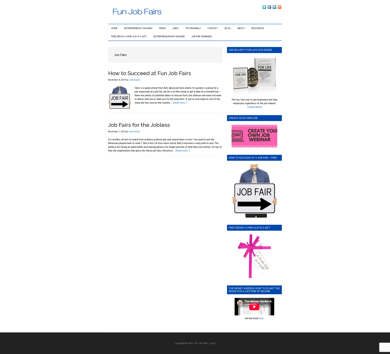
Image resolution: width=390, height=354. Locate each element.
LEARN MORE (254, 107)
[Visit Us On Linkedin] (274, 8)
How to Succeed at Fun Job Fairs (149, 73)
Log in (212, 343)
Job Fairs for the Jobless (139, 125)
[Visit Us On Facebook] (269, 8)
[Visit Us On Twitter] (264, 8)
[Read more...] (180, 102)
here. (261, 318)
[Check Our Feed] (279, 8)
